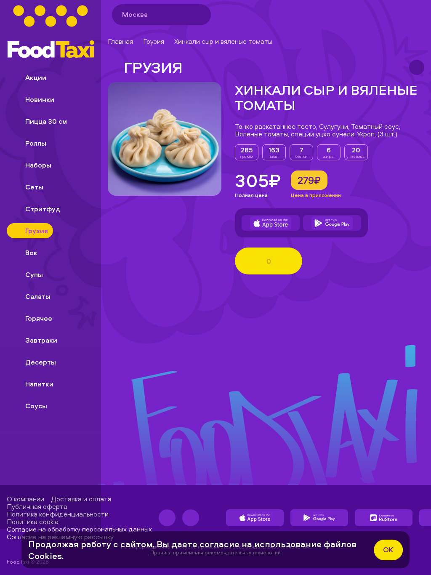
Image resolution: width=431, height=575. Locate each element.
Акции (35, 77)
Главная (120, 41)
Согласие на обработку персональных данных (79, 529)
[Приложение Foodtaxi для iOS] (271, 223)
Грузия (153, 41)
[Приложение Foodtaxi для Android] (332, 223)
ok (388, 549)
